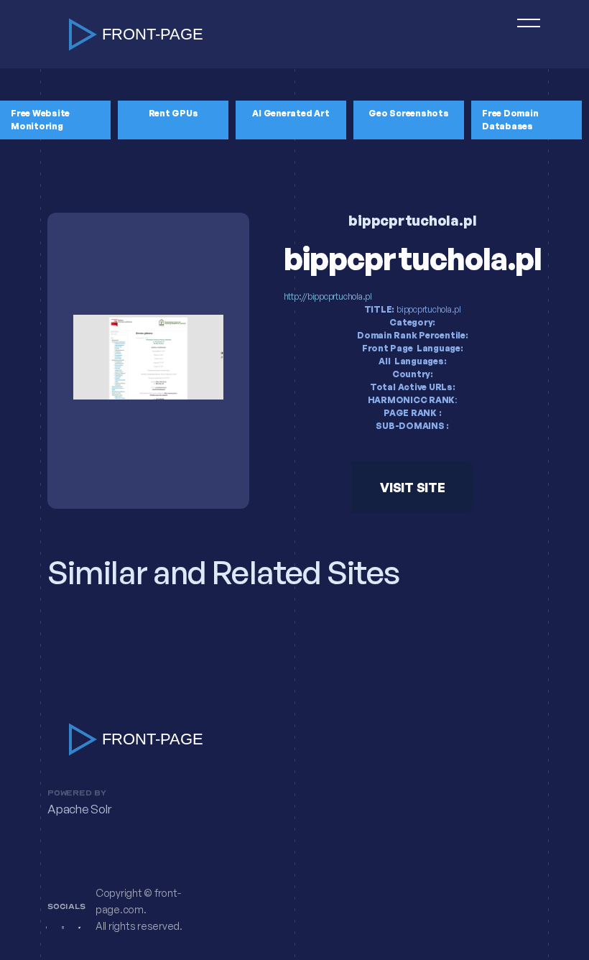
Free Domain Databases (510, 119)
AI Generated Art (290, 113)
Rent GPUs (173, 113)
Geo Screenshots (408, 113)
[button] (522, 34)
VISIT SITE (412, 487)
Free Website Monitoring (40, 119)
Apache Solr (79, 809)
